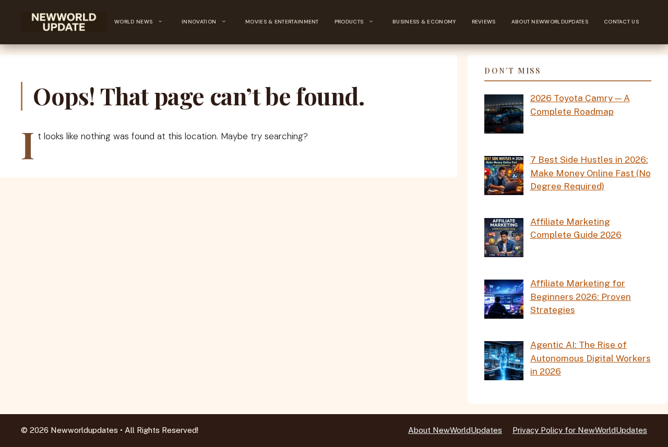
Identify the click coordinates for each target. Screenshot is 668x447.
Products (349, 21)
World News (133, 21)
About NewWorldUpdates (549, 21)
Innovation (199, 21)
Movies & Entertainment (282, 21)
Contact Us (621, 21)
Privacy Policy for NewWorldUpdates (579, 430)
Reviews (484, 21)
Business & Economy (424, 21)
